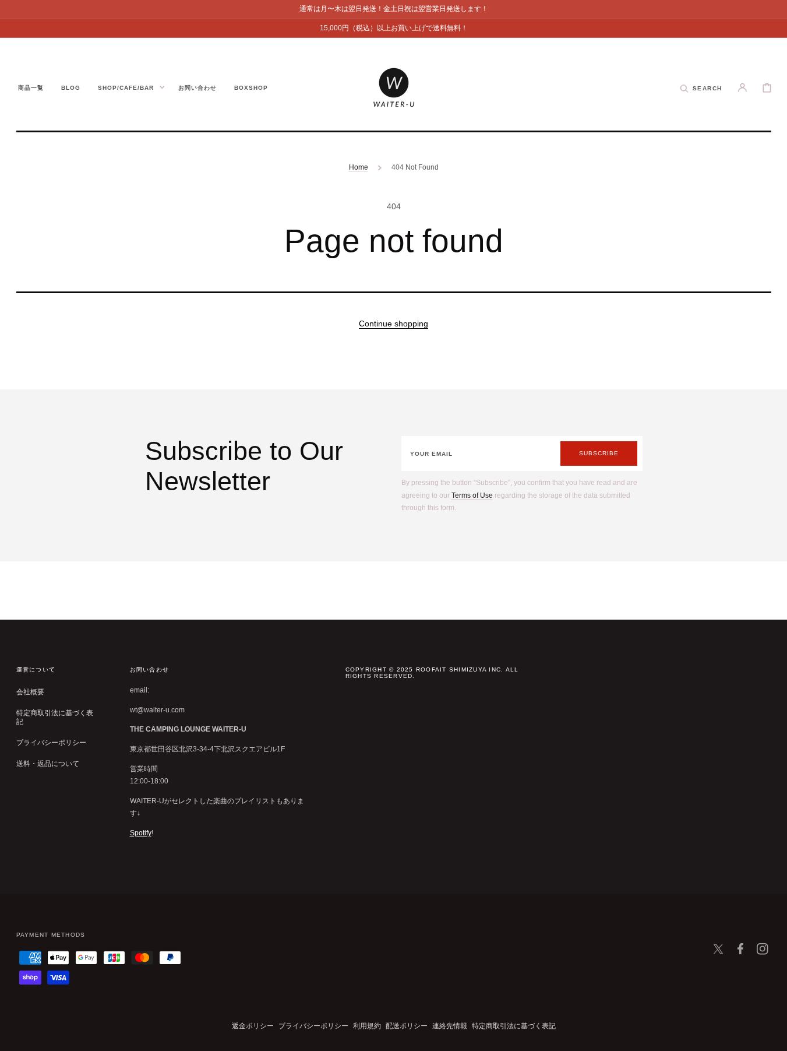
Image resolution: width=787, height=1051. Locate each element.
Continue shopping (393, 323)
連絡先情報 (449, 1026)
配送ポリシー (407, 1026)
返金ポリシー (253, 1026)
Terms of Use (472, 495)
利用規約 (367, 1026)
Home (358, 167)
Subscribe (599, 453)
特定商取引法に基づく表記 (54, 717)
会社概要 (30, 692)
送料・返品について (47, 764)
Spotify (140, 833)
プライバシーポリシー (51, 743)
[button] (701, 87)
